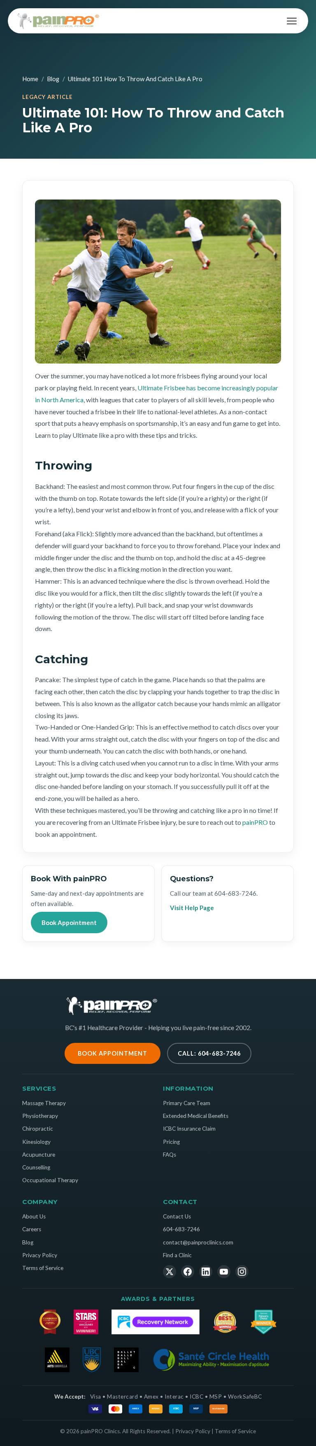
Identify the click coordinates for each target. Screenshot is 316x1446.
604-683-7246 (235, 893)
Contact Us (177, 1216)
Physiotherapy (40, 1116)
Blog (53, 78)
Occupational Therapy (50, 1180)
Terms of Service (42, 1268)
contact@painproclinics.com (198, 1242)
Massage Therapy (44, 1103)
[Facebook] (187, 1271)
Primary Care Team (186, 1103)
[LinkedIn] (205, 1271)
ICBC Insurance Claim (189, 1128)
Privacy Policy (39, 1255)
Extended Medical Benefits (195, 1116)
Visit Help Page (192, 907)
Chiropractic (37, 1128)
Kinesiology (36, 1141)
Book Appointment (69, 922)
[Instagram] (242, 1271)
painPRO (255, 822)
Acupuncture (38, 1154)
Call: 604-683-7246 (209, 1053)
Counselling (36, 1167)
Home (30, 78)
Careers (31, 1229)
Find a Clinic (177, 1255)
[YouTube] (223, 1271)
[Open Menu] (291, 21)
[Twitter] (169, 1271)
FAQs (169, 1154)
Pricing (171, 1141)
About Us (34, 1216)
